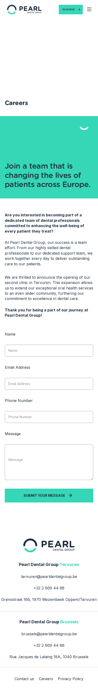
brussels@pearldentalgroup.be (49, 634)
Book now (68, 9)
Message (13, 434)
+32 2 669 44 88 (49, 588)
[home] (23, 9)
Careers (46, 679)
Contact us (24, 679)
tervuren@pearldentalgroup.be (49, 576)
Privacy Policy (70, 679)
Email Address (17, 367)
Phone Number (19, 400)
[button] (89, 9)
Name (10, 334)
